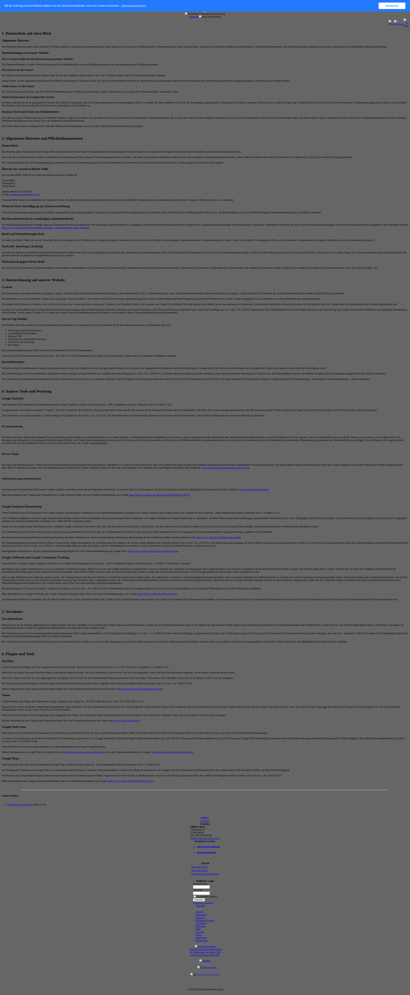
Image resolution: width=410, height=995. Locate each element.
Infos (198, 929)
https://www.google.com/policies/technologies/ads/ (153, 551)
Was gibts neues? (200, 870)
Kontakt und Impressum (20, 804)
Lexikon (200, 932)
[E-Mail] (406, 22)
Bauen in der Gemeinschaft (205, 874)
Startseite (193, 16)
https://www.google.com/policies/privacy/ (172, 752)
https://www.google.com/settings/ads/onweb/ (218, 537)
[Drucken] (398, 22)
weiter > (205, 817)
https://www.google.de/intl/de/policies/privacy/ (130, 781)
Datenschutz (202, 940)
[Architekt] (205, 960)
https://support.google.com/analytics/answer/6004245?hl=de (159, 495)
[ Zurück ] (205, 821)
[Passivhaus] (207, 967)
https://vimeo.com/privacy (127, 720)
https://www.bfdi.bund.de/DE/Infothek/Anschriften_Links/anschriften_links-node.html (45, 227)
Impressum (201, 937)
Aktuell (199, 911)
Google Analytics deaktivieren (253, 489)
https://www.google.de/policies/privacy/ (158, 594)
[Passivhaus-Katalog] (206, 946)
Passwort (197, 890)
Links (198, 935)
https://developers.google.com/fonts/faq (84, 752)
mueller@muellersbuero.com (24, 194)
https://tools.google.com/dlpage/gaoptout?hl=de (226, 467)
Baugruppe (201, 914)
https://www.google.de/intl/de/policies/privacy (140, 689)
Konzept (200, 917)
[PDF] (391, 22)
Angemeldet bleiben (207, 896)
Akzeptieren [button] (391, 5)
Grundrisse (201, 923)
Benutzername (200, 883)
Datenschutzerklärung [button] (133, 5)
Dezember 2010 (199, 867)
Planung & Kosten (205, 920)
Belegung (200, 926)
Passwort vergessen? (203, 902)
